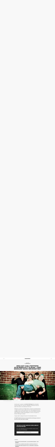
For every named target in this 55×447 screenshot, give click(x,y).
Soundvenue (27, 358)
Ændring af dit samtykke (27, 432)
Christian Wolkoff (27, 363)
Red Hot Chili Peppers (29, 404)
